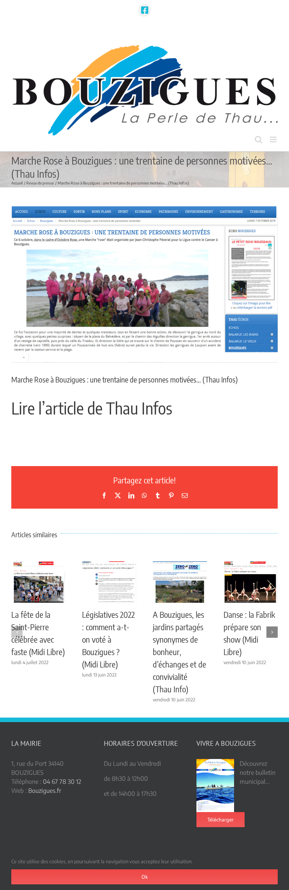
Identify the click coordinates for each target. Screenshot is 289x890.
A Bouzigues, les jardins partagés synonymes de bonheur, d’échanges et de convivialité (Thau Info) (179, 651)
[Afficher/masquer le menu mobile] (274, 139)
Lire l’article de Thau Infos (91, 408)
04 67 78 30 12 (62, 781)
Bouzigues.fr (44, 790)
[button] (17, 632)
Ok (144, 876)
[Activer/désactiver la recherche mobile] (258, 139)
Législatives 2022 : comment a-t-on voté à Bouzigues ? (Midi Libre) (108, 639)
